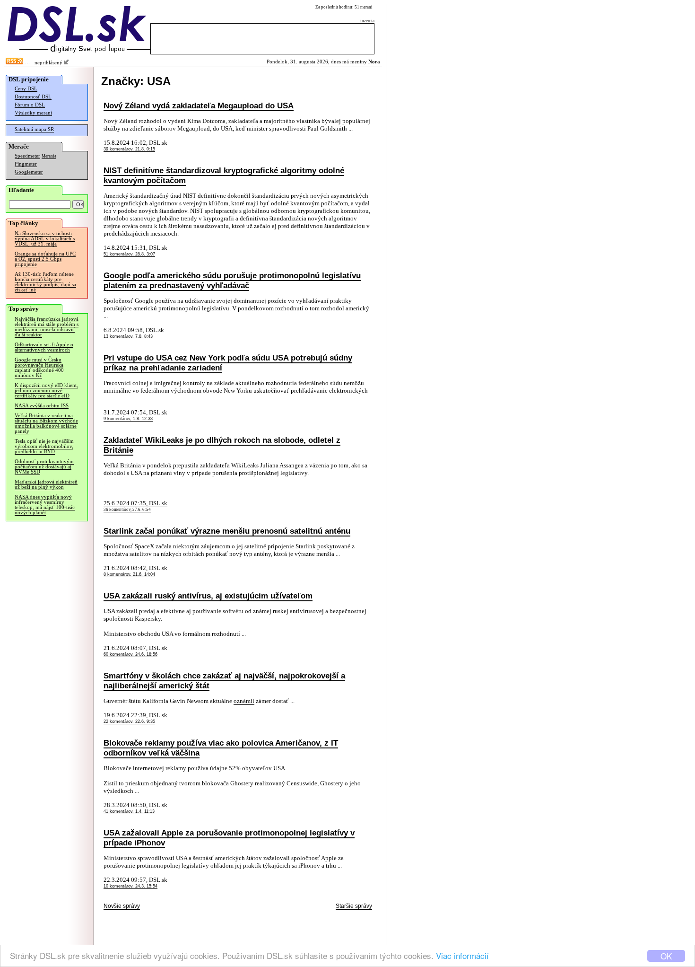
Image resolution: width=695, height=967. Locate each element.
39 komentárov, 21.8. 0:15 (129, 149)
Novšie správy (122, 906)
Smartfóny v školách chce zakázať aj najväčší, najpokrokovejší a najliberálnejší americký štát (224, 680)
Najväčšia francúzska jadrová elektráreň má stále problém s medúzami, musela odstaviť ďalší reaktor (46, 326)
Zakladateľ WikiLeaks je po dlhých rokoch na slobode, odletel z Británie (222, 445)
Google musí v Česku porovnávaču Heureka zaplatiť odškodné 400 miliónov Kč (39, 367)
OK (666, 956)
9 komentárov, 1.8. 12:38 (128, 418)
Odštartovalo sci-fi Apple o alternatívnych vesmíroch (44, 347)
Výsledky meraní (33, 112)
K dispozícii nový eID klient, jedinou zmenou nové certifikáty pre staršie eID (46, 390)
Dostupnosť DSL (33, 96)
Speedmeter (27, 155)
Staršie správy (354, 906)
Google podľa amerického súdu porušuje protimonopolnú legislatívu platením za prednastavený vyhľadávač (232, 280)
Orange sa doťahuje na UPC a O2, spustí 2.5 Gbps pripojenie (45, 259)
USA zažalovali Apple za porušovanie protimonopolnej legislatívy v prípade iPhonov (229, 837)
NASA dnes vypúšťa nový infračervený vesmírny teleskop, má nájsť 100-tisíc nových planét (45, 504)
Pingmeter (26, 164)
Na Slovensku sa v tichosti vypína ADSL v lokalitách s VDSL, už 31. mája (45, 238)
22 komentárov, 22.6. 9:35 (129, 721)
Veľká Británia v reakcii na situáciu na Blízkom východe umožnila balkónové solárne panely (46, 423)
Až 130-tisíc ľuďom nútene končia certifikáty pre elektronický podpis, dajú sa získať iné (45, 282)
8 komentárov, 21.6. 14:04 (129, 574)
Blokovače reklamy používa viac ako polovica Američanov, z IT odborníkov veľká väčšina (221, 747)
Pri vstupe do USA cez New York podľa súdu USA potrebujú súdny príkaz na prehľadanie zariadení (228, 362)
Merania (49, 156)
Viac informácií (462, 955)
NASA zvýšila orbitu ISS (42, 405)
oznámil (244, 700)
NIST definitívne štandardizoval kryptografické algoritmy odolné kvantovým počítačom (224, 175)
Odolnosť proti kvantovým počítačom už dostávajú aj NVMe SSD (44, 467)
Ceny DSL (26, 88)
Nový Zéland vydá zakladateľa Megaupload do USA (199, 105)
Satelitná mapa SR (34, 129)
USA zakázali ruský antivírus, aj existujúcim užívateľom (208, 595)
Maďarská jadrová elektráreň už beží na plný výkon (46, 484)
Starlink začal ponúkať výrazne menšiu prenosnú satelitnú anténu (227, 531)
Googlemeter (29, 172)
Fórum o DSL (30, 104)
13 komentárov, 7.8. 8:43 (128, 336)
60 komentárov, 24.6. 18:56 (130, 654)
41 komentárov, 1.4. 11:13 (129, 811)
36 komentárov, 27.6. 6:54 (127, 509)
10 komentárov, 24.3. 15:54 (130, 886)
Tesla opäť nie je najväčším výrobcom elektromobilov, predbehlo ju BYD (44, 446)
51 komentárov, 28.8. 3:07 (129, 254)
